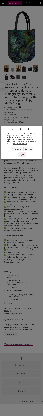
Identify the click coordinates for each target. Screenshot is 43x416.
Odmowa (28, 149)
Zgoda (22, 154)
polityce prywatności (20, 144)
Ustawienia (16, 149)
